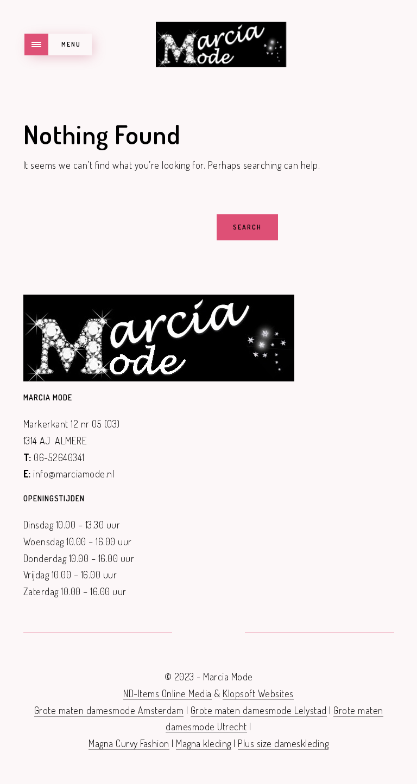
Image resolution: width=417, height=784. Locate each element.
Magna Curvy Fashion (129, 743)
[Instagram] (222, 633)
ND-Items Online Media (167, 693)
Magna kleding (203, 743)
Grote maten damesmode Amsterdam (109, 710)
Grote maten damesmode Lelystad (259, 710)
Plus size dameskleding (283, 743)
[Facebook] (195, 633)
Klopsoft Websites (258, 693)
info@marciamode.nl (73, 474)
